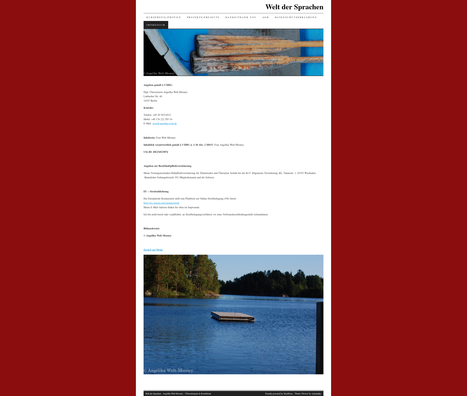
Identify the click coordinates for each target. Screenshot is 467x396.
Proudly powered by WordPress (279, 393)
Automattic (316, 393)
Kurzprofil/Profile (163, 17)
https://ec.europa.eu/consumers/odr (161, 203)
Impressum (155, 24)
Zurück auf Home (153, 250)
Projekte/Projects (203, 17)
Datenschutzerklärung (296, 17)
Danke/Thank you (241, 17)
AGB (266, 17)
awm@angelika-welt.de (165, 123)
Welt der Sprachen (294, 6)
